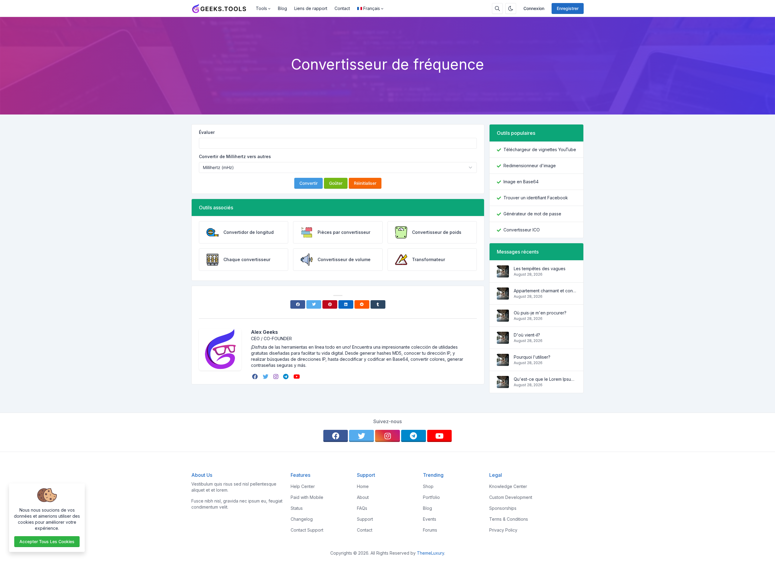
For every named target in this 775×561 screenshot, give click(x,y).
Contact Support (307, 530)
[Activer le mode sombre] (510, 8)
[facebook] (255, 376)
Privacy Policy (503, 530)
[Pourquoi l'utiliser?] (503, 362)
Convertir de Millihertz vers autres (235, 156)
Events (429, 519)
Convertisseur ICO (521, 229)
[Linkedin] (345, 304)
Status (297, 508)
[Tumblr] (378, 304)
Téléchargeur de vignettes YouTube (539, 149)
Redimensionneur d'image (529, 165)
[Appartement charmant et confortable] (503, 296)
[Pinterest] (329, 304)
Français (371, 8)
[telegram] (286, 376)
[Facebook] (297, 304)
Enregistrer (568, 8)
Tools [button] (261, 8)
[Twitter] (313, 304)
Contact (342, 8)
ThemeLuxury (430, 553)
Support (365, 519)
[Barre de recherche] (497, 8)
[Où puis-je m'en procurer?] (503, 318)
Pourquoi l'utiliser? (532, 357)
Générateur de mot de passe (532, 213)
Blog (282, 8)
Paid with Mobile (307, 497)
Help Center (303, 486)
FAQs (362, 508)
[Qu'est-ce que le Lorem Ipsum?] (503, 384)
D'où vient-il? (527, 334)
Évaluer (207, 132)
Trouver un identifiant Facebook (535, 197)
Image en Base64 (521, 181)
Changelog (302, 519)
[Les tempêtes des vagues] (503, 274)
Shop (428, 486)
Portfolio (431, 497)
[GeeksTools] (221, 8)
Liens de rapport (310, 8)
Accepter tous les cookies (46, 541)
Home (363, 486)
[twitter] (266, 376)
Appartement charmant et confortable (545, 290)
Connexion (533, 8)
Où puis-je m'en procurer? (540, 312)
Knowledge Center (508, 486)
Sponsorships (502, 508)
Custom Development (510, 497)
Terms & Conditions (508, 519)
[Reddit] (362, 304)
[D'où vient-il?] (503, 340)
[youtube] (297, 376)
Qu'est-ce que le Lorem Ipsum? (545, 379)
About (363, 497)
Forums (430, 530)
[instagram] (276, 376)
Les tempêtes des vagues (540, 268)
